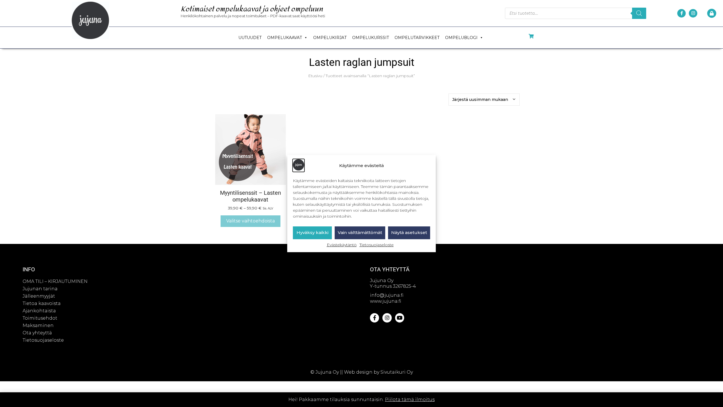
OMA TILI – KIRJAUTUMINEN (55, 281)
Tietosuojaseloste (377, 244)
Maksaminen (38, 325)
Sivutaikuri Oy (396, 372)
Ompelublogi (461, 37)
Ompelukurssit (370, 37)
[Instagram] (693, 13)
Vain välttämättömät (360, 232)
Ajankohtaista (39, 310)
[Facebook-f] (681, 13)
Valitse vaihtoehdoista (250, 221)
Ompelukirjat (330, 37)
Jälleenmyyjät (39, 296)
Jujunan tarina (40, 288)
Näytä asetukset (409, 232)
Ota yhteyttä (37, 332)
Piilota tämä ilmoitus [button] (410, 399)
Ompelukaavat (284, 37)
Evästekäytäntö (342, 244)
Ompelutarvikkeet (417, 37)
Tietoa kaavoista (42, 303)
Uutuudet (250, 37)
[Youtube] (399, 317)
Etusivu (315, 75)
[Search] (639, 13)
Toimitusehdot (40, 318)
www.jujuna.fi (385, 301)
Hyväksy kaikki (312, 232)
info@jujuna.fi (386, 295)
